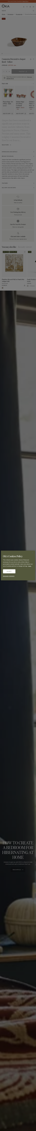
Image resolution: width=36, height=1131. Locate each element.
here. (29, 566)
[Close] (32, 553)
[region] (18, 565)
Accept (9, 571)
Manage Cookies (8, 576)
